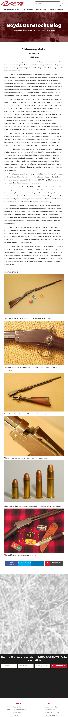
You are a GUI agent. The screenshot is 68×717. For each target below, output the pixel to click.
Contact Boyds (57, 10)
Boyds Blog (28, 10)
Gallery (17, 715)
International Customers (51, 712)
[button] (12, 9)
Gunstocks (17, 712)
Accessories (17, 707)
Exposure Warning (51, 710)
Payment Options (51, 715)
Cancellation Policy (51, 707)
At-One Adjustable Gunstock (17, 710)
